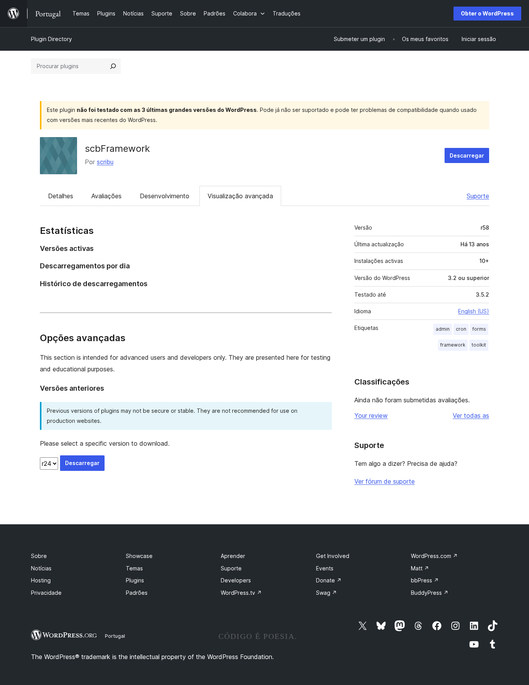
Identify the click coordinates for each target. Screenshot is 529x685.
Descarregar (467, 155)
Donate (329, 580)
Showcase (139, 556)
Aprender (233, 556)
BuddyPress (429, 592)
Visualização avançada (240, 196)
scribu (105, 162)
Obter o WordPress (487, 13)
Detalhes (60, 196)
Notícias (41, 568)
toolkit (479, 345)
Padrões (137, 592)
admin (443, 329)
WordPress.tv (241, 592)
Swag (326, 592)
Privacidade (46, 592)
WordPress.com (434, 556)
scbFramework (117, 148)
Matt (420, 568)
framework (452, 345)
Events (324, 568)
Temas (134, 568)
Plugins (135, 580)
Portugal (115, 636)
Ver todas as (471, 415)
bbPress (425, 580)
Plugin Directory (51, 39)
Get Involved (332, 556)
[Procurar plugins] (113, 66)
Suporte (478, 196)
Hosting (41, 580)
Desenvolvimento (164, 196)
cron (461, 329)
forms (479, 329)
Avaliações (106, 196)
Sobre (39, 556)
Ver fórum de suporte (384, 481)
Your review (371, 415)
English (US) (473, 311)
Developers (236, 580)
